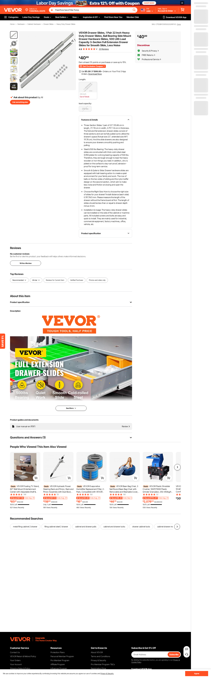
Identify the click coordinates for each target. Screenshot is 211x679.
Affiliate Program (58, 664)
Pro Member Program (60, 660)
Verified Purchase (76, 280)
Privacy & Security (98, 660)
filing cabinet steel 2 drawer (56, 526)
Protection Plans (58, 652)
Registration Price (98, 668)
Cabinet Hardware (34, 24)
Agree (196, 673)
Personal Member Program (62, 656)
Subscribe (174, 654)
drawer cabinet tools (141, 526)
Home (12, 24)
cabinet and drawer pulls (85, 526)
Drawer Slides (48, 24)
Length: (82, 79)
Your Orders (15, 660)
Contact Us (15, 652)
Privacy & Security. (107, 673)
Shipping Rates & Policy (20, 668)
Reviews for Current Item (55, 280)
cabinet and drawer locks (114, 526)
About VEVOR (97, 652)
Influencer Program (59, 668)
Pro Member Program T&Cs (103, 664)
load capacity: (85, 103)
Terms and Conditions (100, 656)
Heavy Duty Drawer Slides (65, 24)
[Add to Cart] (36, 478)
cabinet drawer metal (166, 526)
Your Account (16, 664)
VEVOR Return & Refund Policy (23, 656)
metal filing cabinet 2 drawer (25, 526)
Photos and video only (97, 280)
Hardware (21, 24)
